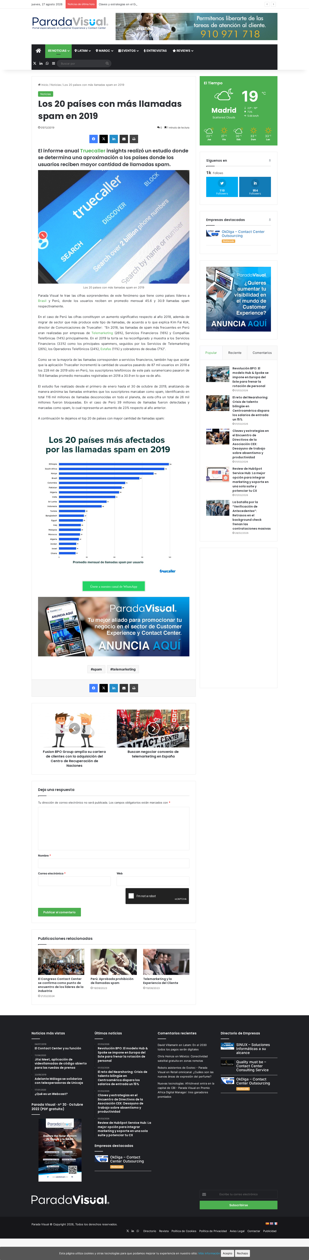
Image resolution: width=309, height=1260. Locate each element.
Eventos (128, 50)
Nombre (44, 855)
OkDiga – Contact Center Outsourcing (243, 234)
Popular (211, 353)
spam (97, 669)
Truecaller (93, 150)
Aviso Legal (237, 1231)
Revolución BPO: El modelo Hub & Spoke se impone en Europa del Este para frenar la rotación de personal (250, 377)
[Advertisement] (238, 617)
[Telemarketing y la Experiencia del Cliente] (166, 962)
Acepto (227, 1253)
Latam (82, 50)
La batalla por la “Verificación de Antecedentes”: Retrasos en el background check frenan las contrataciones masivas (251, 515)
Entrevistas (156, 50)
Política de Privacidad (213, 1231)
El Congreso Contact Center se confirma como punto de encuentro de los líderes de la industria (60, 985)
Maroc (104, 50)
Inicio (44, 84)
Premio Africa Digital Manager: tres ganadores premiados (184, 1092)
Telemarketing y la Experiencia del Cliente (160, 981)
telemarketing (124, 669)
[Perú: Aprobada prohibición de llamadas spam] (114, 962)
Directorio (149, 1231)
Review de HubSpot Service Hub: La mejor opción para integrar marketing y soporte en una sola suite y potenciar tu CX (250, 480)
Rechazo (242, 1253)
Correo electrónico (52, 873)
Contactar (253, 1231)
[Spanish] (267, 1223)
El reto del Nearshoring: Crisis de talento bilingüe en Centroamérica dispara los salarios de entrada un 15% (250, 408)
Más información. (209, 1253)
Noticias (59, 50)
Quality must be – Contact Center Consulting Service (252, 1066)
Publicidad (269, 1231)
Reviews (183, 50)
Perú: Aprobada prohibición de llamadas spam (112, 981)
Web (120, 873)
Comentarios (262, 353)
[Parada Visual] (70, 23)
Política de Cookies (184, 1231)
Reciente (235, 353)
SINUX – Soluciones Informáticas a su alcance (253, 1049)
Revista (164, 1231)
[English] (271, 1223)
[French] (275, 1223)
